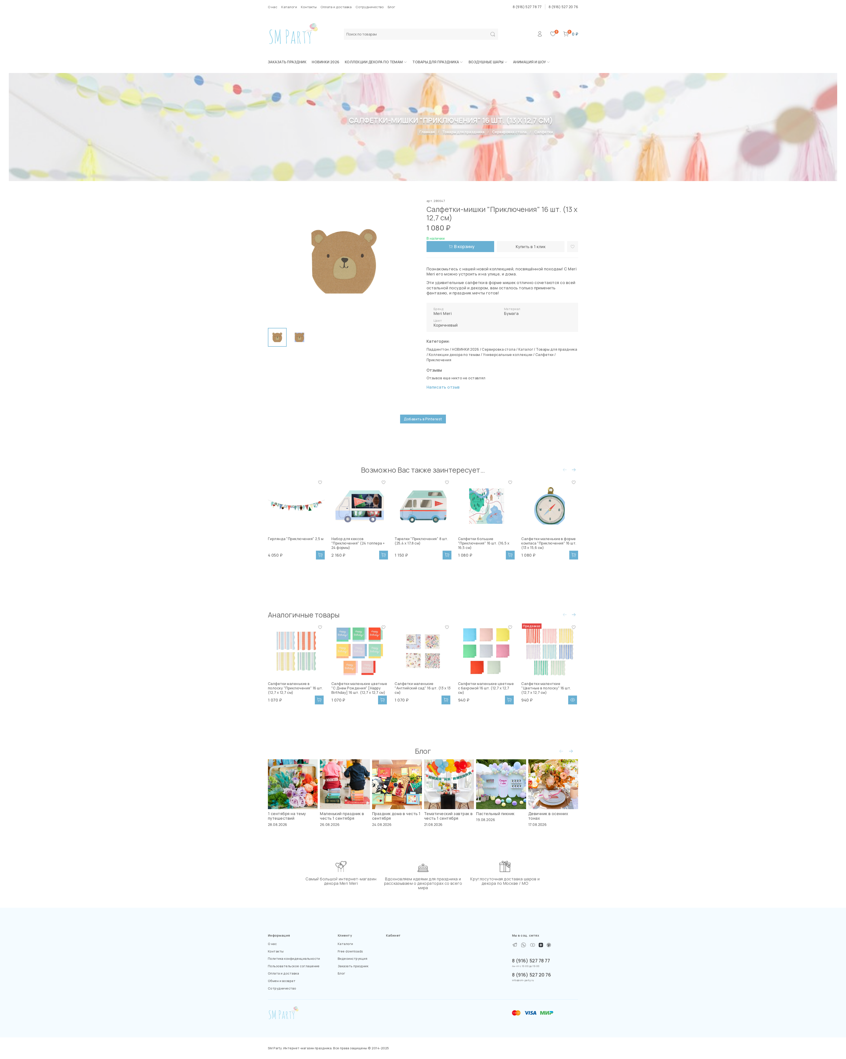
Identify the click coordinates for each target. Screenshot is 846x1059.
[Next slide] (412, 261)
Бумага (511, 313)
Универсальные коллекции (507, 354)
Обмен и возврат (281, 981)
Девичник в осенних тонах (548, 816)
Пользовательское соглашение (294, 966)
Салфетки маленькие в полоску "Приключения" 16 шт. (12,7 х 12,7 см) (295, 688)
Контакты (309, 7)
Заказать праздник (287, 62)
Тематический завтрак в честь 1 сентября (448, 816)
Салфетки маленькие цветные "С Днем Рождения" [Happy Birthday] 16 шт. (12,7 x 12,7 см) (359, 688)
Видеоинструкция (352, 958)
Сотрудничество (370, 7)
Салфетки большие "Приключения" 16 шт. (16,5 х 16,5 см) (483, 543)
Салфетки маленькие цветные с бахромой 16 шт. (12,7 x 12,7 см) (486, 688)
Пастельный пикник (495, 813)
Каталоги (289, 7)
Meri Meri (443, 313)
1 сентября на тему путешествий (287, 816)
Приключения (439, 359)
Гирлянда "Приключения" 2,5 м (295, 538)
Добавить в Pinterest (423, 419)
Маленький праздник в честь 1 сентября (342, 816)
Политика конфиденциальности (294, 958)
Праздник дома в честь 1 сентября (396, 816)
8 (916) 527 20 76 (563, 6)
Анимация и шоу (529, 62)
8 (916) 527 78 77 (527, 6)
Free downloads (350, 951)
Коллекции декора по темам (374, 62)
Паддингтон (438, 349)
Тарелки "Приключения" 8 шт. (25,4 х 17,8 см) (421, 541)
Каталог (525, 349)
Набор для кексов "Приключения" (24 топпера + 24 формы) (358, 543)
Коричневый (446, 325)
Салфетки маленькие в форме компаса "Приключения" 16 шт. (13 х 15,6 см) (548, 543)
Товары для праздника (435, 62)
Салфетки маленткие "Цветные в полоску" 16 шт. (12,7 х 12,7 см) (546, 688)
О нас (272, 7)
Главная (427, 131)
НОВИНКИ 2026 (326, 62)
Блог (391, 7)
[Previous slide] (275, 261)
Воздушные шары (486, 62)
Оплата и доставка (336, 7)
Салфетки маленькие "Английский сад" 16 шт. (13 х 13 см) (423, 688)
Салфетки (543, 131)
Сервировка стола (509, 131)
